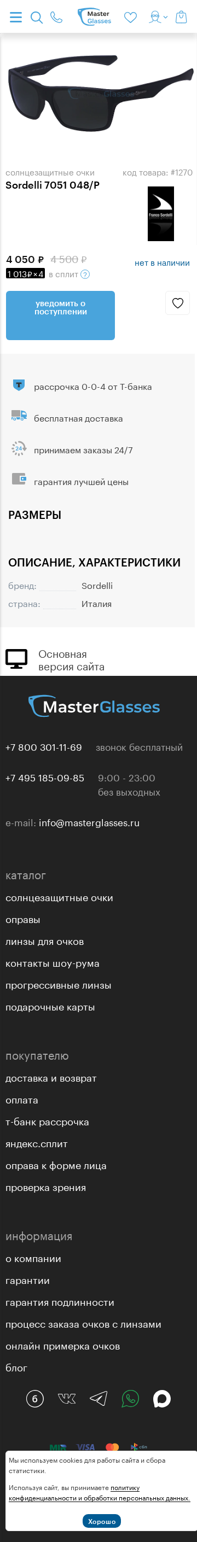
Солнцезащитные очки (59, 895)
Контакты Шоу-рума (52, 961)
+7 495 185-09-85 (44, 776)
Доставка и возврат (51, 1076)
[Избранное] (132, 16)
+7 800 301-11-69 (43, 746)
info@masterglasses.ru (89, 821)
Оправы (22, 917)
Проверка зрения (45, 1185)
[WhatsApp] (130, 1398)
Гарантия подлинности (59, 1300)
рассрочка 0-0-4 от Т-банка (93, 385)
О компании (33, 1256)
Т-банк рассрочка (47, 1120)
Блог (16, 1366)
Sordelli (97, 584)
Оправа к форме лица (56, 1163)
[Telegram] (98, 1398)
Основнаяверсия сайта (71, 658)
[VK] (67, 1398)
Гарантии (27, 1278)
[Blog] (35, 1398)
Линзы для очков (44, 939)
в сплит (44, 272)
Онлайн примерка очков (62, 1344)
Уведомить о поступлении (60, 307)
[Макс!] (162, 1398)
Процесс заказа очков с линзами (83, 1322)
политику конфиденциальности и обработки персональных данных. (99, 1491)
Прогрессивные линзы (58, 983)
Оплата (21, 1098)
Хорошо (102, 1521)
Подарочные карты (50, 1005)
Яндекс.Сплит (36, 1141)
